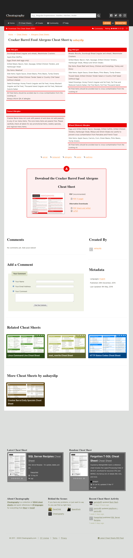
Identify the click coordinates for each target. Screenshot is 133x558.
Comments (98, 28)
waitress (89, 157)
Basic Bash (114, 502)
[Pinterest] (120, 15)
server (45, 157)
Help (66, 23)
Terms (55, 538)
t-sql (94, 487)
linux (25, 508)
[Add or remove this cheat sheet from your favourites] (127, 28)
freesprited (34, 472)
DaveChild (57, 509)
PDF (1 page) (78, 199)
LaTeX (75, 211)
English (102, 279)
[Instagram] (125, 15)
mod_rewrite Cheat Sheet (61, 355)
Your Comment (21, 291)
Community (53, 23)
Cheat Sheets (25, 23)
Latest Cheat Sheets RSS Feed (111, 538)
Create (40, 23)
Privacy (64, 538)
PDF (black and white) (82, 208)
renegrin (95, 481)
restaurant (56, 157)
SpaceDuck (76, 509)
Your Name (19, 282)
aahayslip (97, 248)
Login (107, 23)
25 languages (37, 505)
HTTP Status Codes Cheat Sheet (105, 355)
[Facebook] (111, 15)
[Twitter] (116, 15)
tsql (32, 478)
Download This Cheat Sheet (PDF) (21, 28)
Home (12, 23)
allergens (68, 157)
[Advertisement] (66, 5)
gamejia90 (98, 502)
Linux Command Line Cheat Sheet (24, 355)
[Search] (98, 15)
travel (32, 508)
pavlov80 (97, 508)
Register (121, 23)
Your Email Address (23, 286)
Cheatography (13, 502)
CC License (44, 538)
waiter (78, 157)
